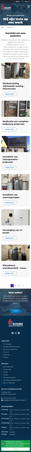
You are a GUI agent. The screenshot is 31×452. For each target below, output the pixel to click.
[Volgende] (22, 285)
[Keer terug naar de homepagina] (6, 6)
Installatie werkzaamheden (12, 380)
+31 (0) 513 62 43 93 (9, 398)
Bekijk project (9, 94)
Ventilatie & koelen (9, 377)
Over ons (6, 352)
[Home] (2, 27)
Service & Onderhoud (10, 349)
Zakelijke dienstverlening (11, 347)
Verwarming (7, 369)
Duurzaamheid (8, 367)
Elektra (5, 375)
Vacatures (6, 355)
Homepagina (7, 344)
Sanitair (5, 372)
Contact (15, 311)
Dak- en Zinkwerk (9, 383)
